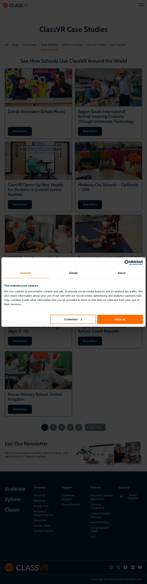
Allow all (120, 319)
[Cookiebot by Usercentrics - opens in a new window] (127, 262)
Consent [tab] (25, 272)
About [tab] (121, 272)
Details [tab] (73, 272)
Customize (71, 319)
